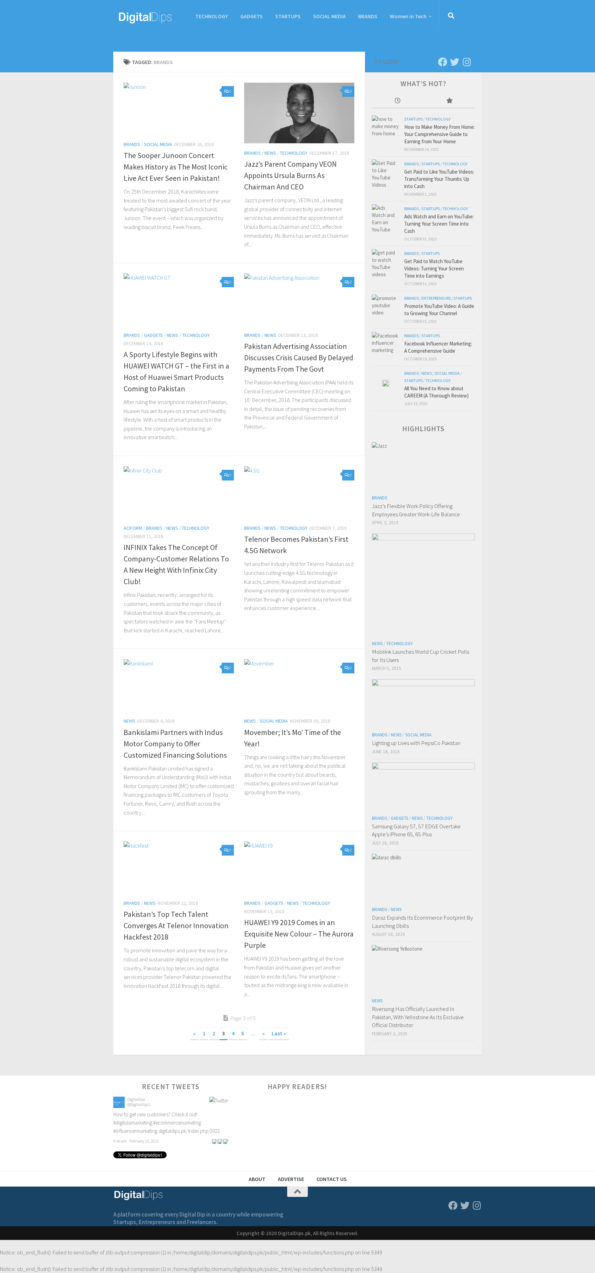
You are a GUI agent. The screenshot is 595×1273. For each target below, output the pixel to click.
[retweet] (220, 1097)
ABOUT (257, 1179)
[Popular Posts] (449, 101)
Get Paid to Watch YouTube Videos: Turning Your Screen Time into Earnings (434, 268)
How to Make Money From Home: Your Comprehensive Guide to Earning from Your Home (439, 134)
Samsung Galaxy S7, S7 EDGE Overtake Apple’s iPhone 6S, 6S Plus (416, 830)
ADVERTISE (291, 1179)
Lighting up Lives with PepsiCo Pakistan (416, 743)
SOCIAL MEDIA (329, 16)
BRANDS (367, 16)
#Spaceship (204, 1125)
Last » (279, 1033)
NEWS (270, 153)
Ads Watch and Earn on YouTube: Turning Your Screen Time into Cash (439, 223)
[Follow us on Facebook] (442, 61)
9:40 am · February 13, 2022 (136, 1097)
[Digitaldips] (119, 1117)
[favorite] (225, 1097)
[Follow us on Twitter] (454, 61)
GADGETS (251, 16)
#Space (183, 1125)
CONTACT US (331, 1179)
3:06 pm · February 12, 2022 (136, 1144)
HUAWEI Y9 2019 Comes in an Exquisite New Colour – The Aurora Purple (299, 934)
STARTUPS (288, 16)
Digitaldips (136, 1110)
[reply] (214, 1097)
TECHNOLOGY (211, 16)
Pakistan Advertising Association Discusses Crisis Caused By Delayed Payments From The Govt (298, 357)
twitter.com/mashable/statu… (144, 1134)
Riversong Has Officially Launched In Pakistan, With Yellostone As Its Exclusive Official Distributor (418, 1017)
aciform (133, 528)
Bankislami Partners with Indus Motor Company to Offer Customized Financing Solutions (175, 743)
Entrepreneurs (436, 298)
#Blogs (167, 1125)
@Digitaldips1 (138, 1115)
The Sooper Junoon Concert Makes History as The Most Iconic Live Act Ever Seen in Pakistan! (176, 167)
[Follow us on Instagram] (466, 61)
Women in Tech (408, 16)
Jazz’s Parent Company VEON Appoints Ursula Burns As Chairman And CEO (290, 175)
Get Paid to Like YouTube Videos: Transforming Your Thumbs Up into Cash (439, 178)
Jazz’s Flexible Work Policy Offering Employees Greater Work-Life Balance (416, 510)
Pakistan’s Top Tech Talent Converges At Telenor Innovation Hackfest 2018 (176, 925)
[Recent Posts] (398, 101)
